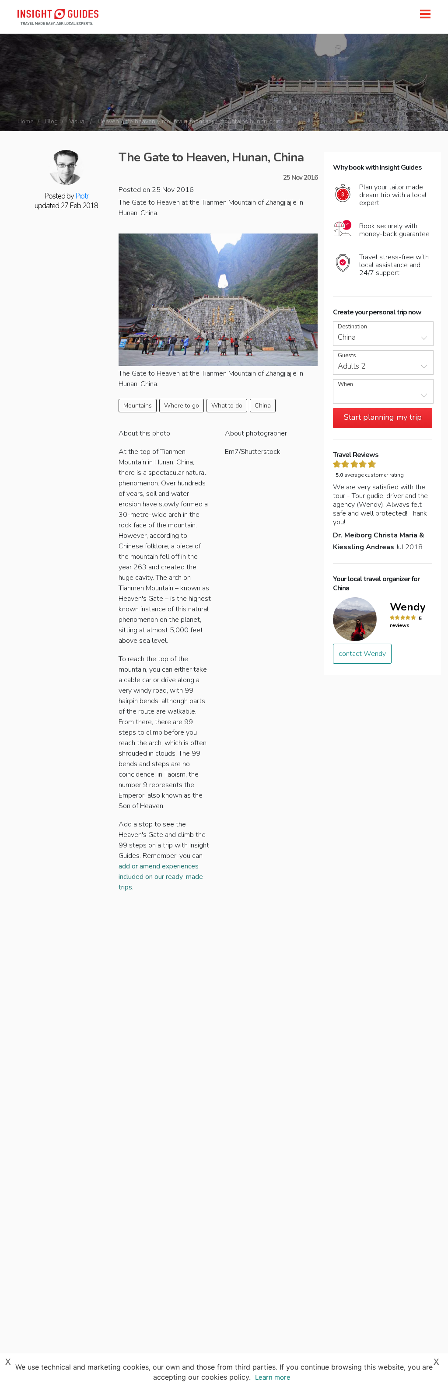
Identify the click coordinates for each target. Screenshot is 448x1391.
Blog (51, 121)
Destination (352, 327)
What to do (226, 405)
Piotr (81, 196)
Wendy (408, 607)
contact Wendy (362, 654)
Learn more (272, 1377)
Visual (77, 121)
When (345, 384)
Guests (347, 356)
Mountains (137, 405)
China (263, 405)
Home (26, 121)
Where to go (181, 405)
